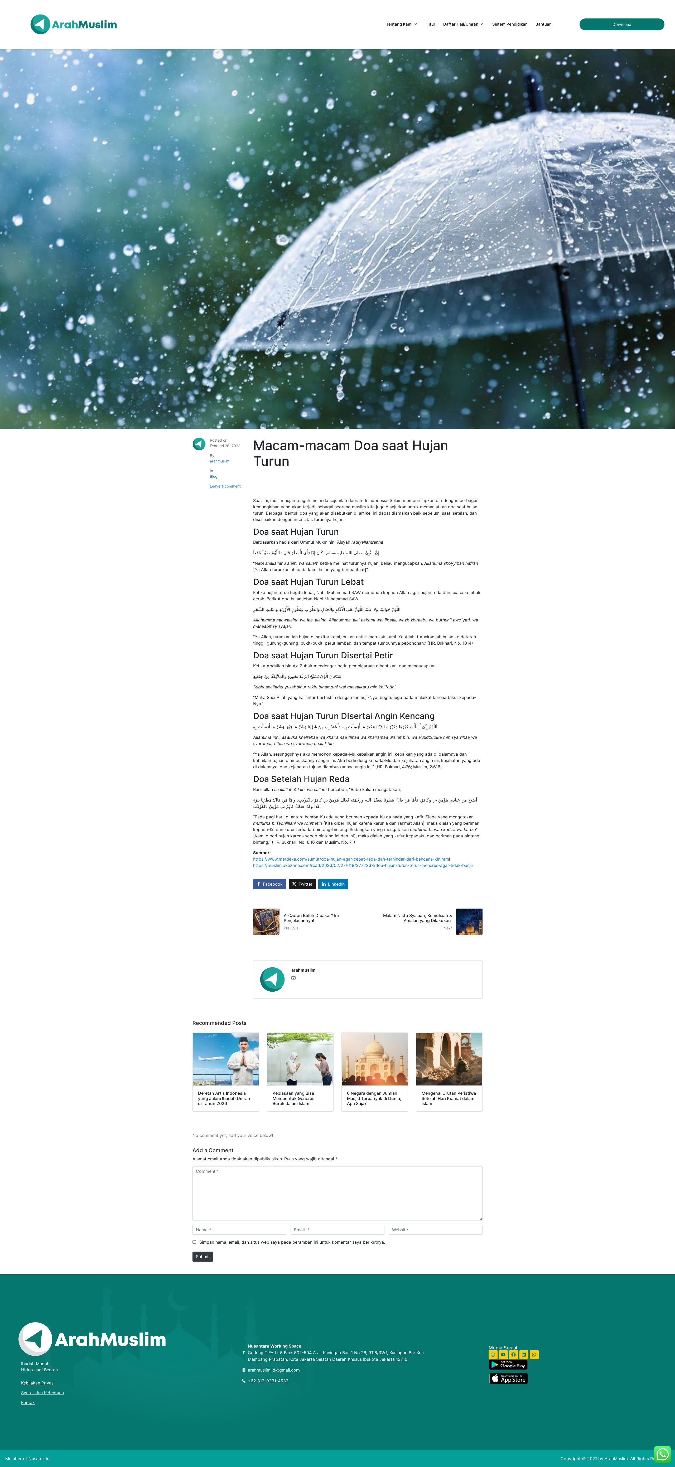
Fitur (430, 24)
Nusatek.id (39, 1458)
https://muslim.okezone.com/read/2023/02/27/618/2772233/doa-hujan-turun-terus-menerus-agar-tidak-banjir (363, 865)
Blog (214, 476)
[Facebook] (513, 1354)
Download (622, 24)
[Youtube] (503, 1354)
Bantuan (544, 24)
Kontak (28, 1402)
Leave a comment (225, 486)
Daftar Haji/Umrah (460, 24)
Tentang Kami (399, 24)
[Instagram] (493, 1354)
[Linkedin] (523, 1354)
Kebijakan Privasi (38, 1383)
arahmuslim (219, 461)
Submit (203, 1256)
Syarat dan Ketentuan (42, 1392)
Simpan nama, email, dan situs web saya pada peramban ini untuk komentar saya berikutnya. (292, 1242)
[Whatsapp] (534, 1354)
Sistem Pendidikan (510, 24)
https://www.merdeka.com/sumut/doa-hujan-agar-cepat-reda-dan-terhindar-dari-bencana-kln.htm (351, 859)
